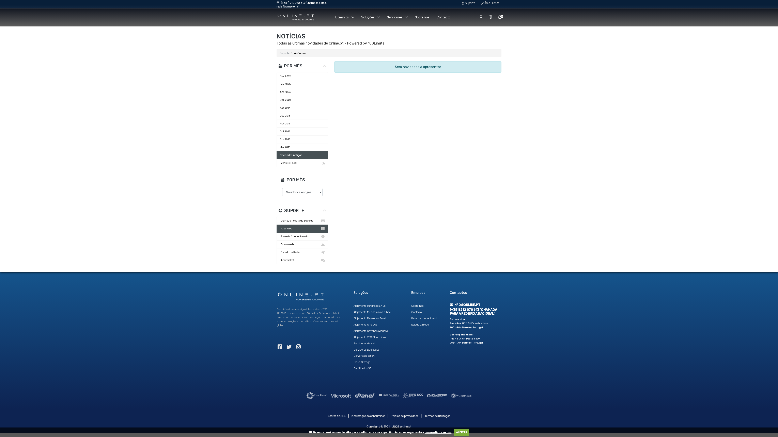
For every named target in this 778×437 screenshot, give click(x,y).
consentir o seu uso (438, 432)
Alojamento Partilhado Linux (369, 305)
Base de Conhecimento (294, 236)
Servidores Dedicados (366, 349)
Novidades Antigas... (292, 155)
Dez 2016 (285, 115)
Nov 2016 (285, 123)
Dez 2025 (285, 76)
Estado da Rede (290, 252)
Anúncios (286, 228)
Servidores (394, 17)
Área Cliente (491, 3)
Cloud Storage (362, 362)
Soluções (367, 17)
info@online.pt (466, 305)
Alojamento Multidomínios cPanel (372, 312)
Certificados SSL (363, 368)
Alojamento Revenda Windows (371, 330)
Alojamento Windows (365, 324)
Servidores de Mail (364, 343)
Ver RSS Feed (288, 162)
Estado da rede (420, 324)
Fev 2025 (285, 84)
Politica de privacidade (405, 416)
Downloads (287, 244)
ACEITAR (461, 432)
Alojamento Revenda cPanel (370, 318)
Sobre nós (422, 17)
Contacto (443, 17)
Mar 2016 (285, 147)
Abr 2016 (285, 139)
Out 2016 (285, 131)
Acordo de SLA (336, 416)
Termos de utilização (437, 416)
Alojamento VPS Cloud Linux (370, 337)
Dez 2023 (285, 99)
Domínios (342, 17)
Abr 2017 (285, 107)
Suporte (470, 3)
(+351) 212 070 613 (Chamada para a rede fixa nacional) (473, 311)
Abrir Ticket (287, 260)
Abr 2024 (285, 91)
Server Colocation (364, 355)
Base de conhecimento (424, 318)
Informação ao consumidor (368, 416)
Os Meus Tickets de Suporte (296, 220)
